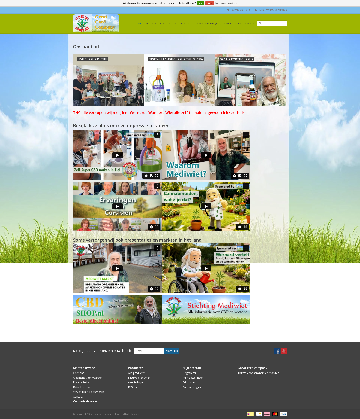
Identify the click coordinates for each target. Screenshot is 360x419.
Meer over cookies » (226, 3)
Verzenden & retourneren (88, 391)
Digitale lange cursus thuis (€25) (197, 23)
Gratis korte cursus (239, 23)
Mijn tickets (190, 382)
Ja (200, 3)
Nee (210, 3)
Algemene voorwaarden (87, 377)
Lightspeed (134, 414)
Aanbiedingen (136, 382)
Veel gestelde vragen (85, 401)
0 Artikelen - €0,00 (241, 9)
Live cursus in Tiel (158, 23)
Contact (78, 396)
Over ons (78, 373)
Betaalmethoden (83, 387)
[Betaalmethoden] (250, 413)
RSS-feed (133, 387)
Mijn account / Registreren (273, 9)
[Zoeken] (259, 23)
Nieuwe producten (139, 377)
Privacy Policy (81, 382)
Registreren (190, 373)
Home (138, 23)
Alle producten (137, 373)
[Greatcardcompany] (97, 23)
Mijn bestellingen (193, 377)
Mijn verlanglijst (192, 387)
